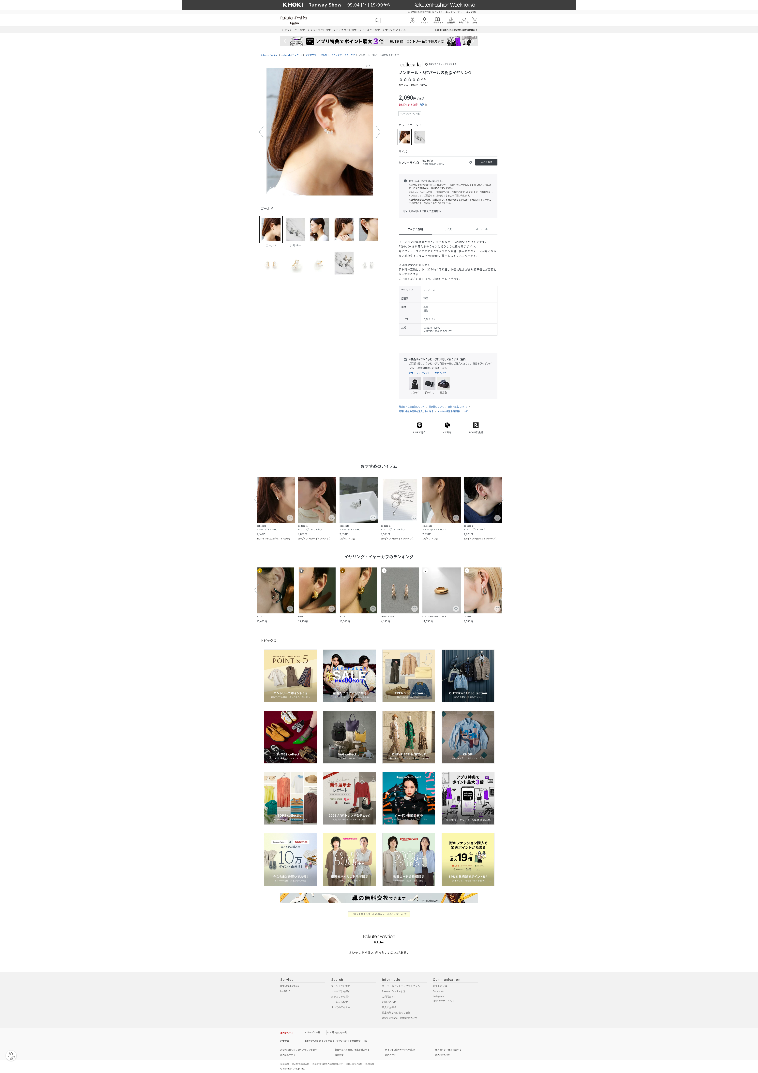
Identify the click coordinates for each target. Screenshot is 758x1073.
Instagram (438, 996)
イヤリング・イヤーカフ (343, 55)
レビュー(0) (481, 229)
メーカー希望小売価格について (452, 411)
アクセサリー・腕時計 (316, 55)
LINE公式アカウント (444, 1001)
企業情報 (284, 1063)
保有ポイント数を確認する (448, 1049)
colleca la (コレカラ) (291, 55)
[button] (320, 132)
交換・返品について (457, 406)
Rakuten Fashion (269, 55)
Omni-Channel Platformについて (399, 1017)
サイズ (448, 229)
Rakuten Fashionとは (393, 991)
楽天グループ (453, 11)
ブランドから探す (340, 985)
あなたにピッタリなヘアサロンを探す (298, 1049)
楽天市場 (471, 11)
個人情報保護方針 (300, 1063)
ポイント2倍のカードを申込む (400, 1049)
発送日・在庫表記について (412, 406)
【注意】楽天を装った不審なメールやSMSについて (379, 914)
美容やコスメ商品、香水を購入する (352, 1049)
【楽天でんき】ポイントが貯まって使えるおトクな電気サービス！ (336, 1040)
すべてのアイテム (340, 1007)
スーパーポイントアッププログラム (401, 985)
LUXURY (285, 990)
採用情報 (369, 1063)
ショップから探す (340, 991)
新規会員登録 (440, 985)
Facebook (438, 991)
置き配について (436, 406)
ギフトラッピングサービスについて (428, 373)
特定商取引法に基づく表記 (396, 1012)
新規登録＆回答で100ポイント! (425, 11)
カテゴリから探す (340, 996)
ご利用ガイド (389, 996)
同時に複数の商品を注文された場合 (416, 411)
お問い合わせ (389, 1001)
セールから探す (339, 1001)
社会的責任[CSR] (354, 1063)
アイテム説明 (415, 229)
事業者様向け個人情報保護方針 (327, 1063)
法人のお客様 (389, 1007)
